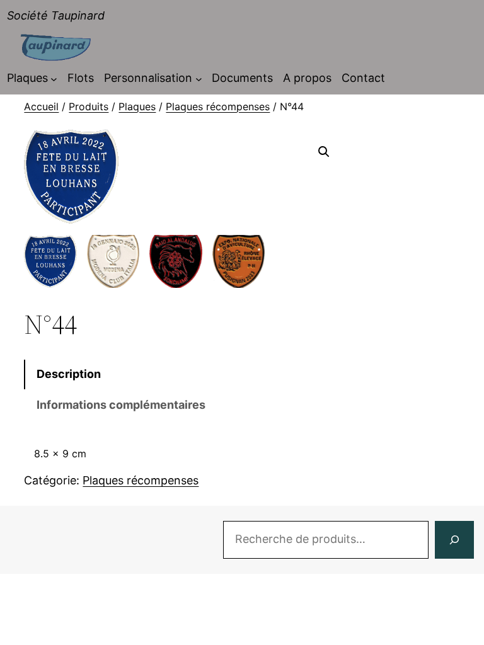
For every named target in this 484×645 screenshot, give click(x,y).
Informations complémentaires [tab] (121, 404)
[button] (324, 151)
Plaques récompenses (218, 106)
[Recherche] (454, 540)
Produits (88, 106)
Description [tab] (69, 373)
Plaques (137, 106)
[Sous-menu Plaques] (53, 78)
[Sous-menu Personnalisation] (198, 78)
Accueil (41, 106)
